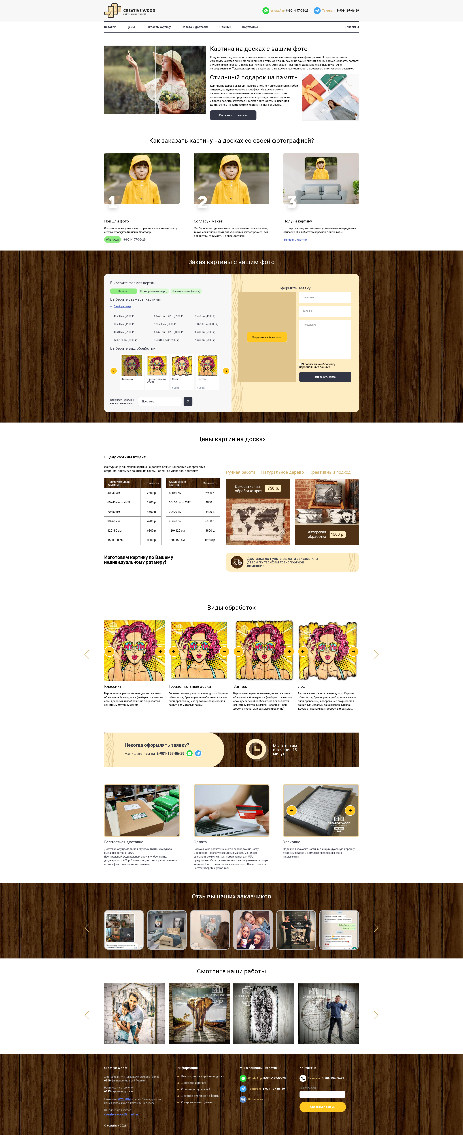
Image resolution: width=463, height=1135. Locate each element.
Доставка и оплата (193, 1083)
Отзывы (225, 27)
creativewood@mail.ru (121, 1114)
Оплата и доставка (195, 27)
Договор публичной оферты (200, 1096)
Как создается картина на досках (203, 1076)
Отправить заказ (325, 376)
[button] (109, 651)
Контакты (352, 27)
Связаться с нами (322, 1107)
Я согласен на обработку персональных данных (317, 365)
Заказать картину (158, 27)
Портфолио (250, 27)
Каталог (110, 27)
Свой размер (122, 306)
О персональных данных (198, 1102)
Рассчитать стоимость (233, 115)
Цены (131, 27)
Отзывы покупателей (195, 1089)
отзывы (124, 1099)
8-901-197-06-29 (170, 753)
